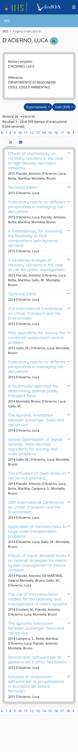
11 (26, 132)
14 (44, 132)
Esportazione (36, 107)
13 (38, 132)
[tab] (11, 142)
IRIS (5, 31)
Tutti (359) (63, 107)
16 (56, 132)
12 (32, 132)
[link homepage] (14, 7)
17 (62, 132)
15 (50, 132)
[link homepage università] (49, 7)
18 (68, 132)
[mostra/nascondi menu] (74, 7)
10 (20, 132)
